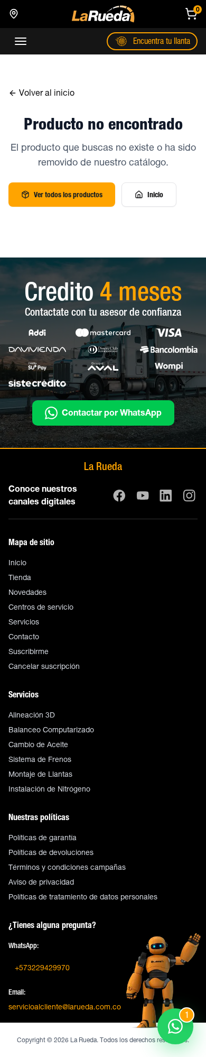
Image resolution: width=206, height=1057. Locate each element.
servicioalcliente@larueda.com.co (64, 1007)
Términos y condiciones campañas (67, 867)
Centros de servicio (40, 607)
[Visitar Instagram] (189, 495)
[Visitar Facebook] (119, 495)
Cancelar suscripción (44, 666)
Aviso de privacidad (41, 882)
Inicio (155, 194)
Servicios (23, 622)
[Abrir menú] (20, 41)
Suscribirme (28, 651)
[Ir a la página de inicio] (103, 14)
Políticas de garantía (42, 837)
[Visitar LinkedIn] (165, 495)
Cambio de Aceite (38, 744)
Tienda (19, 577)
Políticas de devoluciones (50, 852)
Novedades (27, 592)
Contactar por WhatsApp (112, 413)
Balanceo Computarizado (51, 729)
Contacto (23, 636)
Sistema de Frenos (39, 759)
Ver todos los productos (68, 194)
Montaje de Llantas (40, 774)
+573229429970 (42, 967)
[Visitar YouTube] (142, 495)
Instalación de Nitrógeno (49, 789)
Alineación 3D (31, 715)
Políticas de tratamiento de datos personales (82, 897)
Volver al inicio (46, 93)
